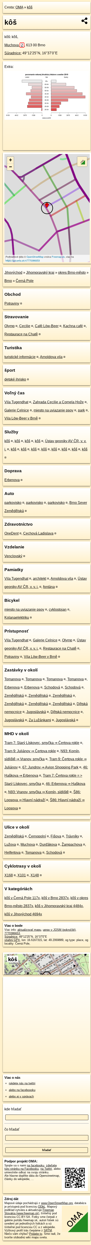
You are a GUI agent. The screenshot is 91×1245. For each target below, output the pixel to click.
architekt (39, 578)
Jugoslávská (36, 712)
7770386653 (12, 933)
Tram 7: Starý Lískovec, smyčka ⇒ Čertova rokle (41, 743)
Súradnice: (12, 53)
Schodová (52, 687)
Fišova (56, 836)
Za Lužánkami (40, 720)
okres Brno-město (72, 272)
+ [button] (10, 160)
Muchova (13, 45)
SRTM (48, 1230)
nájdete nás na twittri (22, 1083)
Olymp (9, 326)
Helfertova (12, 852)
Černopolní (37, 836)
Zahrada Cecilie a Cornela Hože (58, 402)
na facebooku (35, 1165)
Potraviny (11, 303)
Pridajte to (35, 1233)
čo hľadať (11, 1129)
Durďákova (48, 844)
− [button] (10, 167)
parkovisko (12, 503)
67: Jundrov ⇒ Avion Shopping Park (50, 767)
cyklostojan (57, 609)
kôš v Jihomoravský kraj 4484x (59, 906)
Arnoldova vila (51, 357)
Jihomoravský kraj (40, 272)
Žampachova (72, 844)
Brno (8, 281)
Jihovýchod (13, 272)
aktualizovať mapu (29, 929)
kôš (29, 7)
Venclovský (13, 556)
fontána (49, 587)
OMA (19, 7)
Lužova (10, 844)
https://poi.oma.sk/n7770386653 (23, 260)
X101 (21, 875)
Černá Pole (25, 281)
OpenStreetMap (35, 256)
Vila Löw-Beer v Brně (21, 418)
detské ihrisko (15, 379)
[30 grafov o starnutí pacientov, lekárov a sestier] (46, 118)
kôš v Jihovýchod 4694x (23, 914)
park (81, 410)
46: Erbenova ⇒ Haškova (65, 784)
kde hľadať (12, 1109)
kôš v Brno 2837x (55, 898)
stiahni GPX (12, 940)
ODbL (41, 1206)
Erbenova (12, 480)
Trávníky (72, 836)
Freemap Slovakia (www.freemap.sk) (29, 1211)
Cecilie (24, 326)
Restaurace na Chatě (21, 334)
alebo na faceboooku (22, 1090)
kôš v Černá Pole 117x (22, 898)
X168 (8, 875)
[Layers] (82, 161)
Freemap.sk (58, 256)
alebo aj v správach (21, 1096)
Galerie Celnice (16, 410)
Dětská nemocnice (65, 712)
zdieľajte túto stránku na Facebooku (30, 1167)
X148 (34, 875)
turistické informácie (20, 357)
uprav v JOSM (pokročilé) (59, 929)
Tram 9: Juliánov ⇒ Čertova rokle (30, 751)
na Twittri (46, 1168)
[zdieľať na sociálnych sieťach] (85, 20)
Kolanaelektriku (16, 617)
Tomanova (12, 679)
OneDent (11, 533)
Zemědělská (14, 696)
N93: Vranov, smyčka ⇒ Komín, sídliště (38, 792)
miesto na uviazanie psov (53, 410)
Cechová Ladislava (38, 533)
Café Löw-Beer (47, 326)
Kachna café (73, 326)
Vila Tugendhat (16, 402)
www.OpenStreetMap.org (57, 1203)
